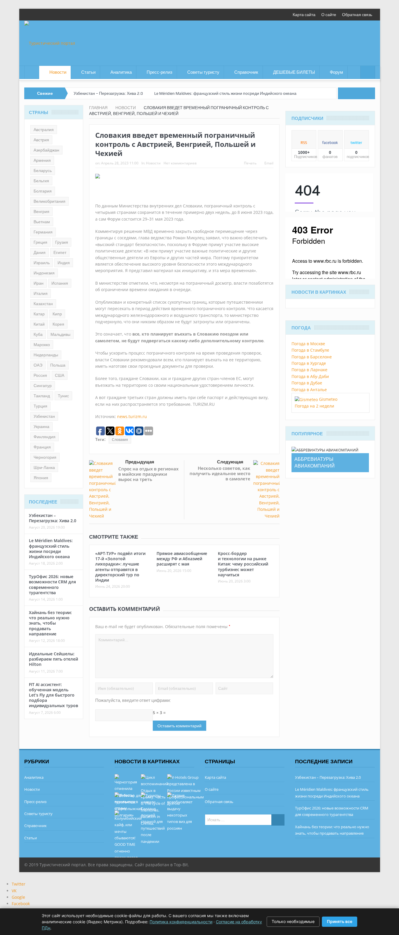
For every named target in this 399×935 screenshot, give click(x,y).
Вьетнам (42, 221)
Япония (41, 477)
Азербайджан (46, 150)
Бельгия (41, 180)
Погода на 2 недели (314, 406)
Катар (39, 314)
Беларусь (43, 170)
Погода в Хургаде (309, 363)
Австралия (44, 129)
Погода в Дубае (307, 383)
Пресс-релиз (159, 72)
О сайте (328, 14)
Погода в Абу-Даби (310, 376)
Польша (57, 365)
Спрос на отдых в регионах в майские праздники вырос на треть (148, 474)
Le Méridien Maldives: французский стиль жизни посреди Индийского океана (225, 93)
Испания (59, 283)
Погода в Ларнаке (309, 369)
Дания (40, 252)
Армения (42, 160)
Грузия (61, 242)
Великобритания (49, 201)
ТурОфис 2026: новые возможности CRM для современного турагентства (52, 584)
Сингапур (43, 385)
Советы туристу (203, 72)
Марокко (42, 344)
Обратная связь (357, 14)
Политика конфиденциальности (181, 921)
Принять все (339, 921)
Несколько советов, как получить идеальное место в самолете (220, 473)
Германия (43, 232)
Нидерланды (46, 355)
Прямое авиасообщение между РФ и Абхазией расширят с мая (182, 559)
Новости (57, 72)
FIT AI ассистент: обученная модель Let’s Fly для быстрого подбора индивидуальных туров (53, 695)
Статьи (88, 72)
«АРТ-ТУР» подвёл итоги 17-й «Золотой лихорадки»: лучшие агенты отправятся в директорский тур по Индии (120, 567)
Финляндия (44, 436)
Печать (250, 163)
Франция (42, 447)
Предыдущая (139, 461)
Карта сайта (304, 14)
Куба (38, 334)
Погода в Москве (308, 343)
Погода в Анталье (309, 389)
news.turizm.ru (132, 416)
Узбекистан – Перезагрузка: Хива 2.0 (108, 93)
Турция (40, 406)
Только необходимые (293, 921)
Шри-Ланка (44, 467)
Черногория (45, 457)
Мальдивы (60, 334)
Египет (59, 252)
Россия (40, 375)
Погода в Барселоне (312, 357)
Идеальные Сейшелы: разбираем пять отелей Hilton (53, 659)
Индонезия (44, 273)
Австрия (41, 140)
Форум (336, 72)
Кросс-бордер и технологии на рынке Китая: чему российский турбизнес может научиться (243, 564)
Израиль (42, 262)
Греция (40, 242)
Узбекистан (44, 416)
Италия (41, 293)
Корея (58, 324)
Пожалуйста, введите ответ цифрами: (133, 700)
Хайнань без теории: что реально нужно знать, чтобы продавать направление (50, 623)
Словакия (120, 440)
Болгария (43, 191)
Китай (39, 324)
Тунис (63, 395)
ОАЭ (38, 365)
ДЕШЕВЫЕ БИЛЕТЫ (294, 72)
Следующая (230, 461)
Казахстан (43, 303)
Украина (41, 426)
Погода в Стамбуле (310, 350)
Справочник (246, 72)
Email (268, 163)
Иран (39, 283)
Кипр (57, 314)
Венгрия (41, 211)
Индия (64, 262)
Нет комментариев (180, 163)
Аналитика (121, 72)
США (59, 375)
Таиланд (42, 395)
